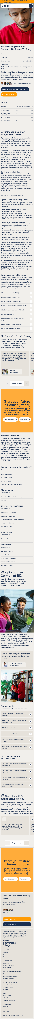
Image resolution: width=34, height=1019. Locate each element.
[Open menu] (31, 6)
